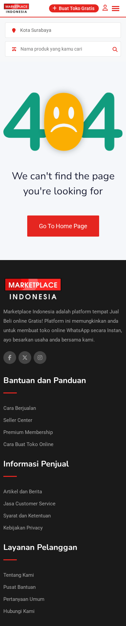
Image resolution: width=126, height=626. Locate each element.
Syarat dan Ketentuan (27, 516)
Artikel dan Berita (22, 492)
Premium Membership (28, 432)
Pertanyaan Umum (23, 599)
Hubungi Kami (19, 611)
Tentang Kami (18, 575)
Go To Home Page (63, 226)
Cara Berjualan (19, 408)
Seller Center (17, 420)
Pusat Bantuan (19, 587)
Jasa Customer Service (29, 504)
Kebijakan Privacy (23, 528)
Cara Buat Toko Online (28, 444)
